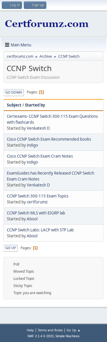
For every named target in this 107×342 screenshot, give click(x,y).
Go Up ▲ (74, 330)
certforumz (37, 202)
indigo (32, 145)
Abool (32, 219)
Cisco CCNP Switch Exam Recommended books (49, 139)
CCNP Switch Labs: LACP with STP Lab (40, 230)
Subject (14, 105)
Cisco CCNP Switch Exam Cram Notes (40, 156)
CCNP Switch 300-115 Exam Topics (37, 196)
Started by (35, 105)
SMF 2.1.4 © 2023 (40, 336)
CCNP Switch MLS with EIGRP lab (36, 213)
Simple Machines (67, 336)
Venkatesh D (38, 128)
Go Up (10, 248)
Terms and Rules (50, 330)
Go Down (13, 92)
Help (30, 330)
